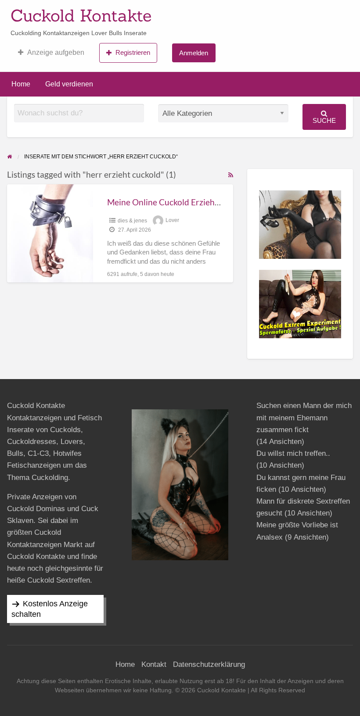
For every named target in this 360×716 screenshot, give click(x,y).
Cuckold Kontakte (81, 15)
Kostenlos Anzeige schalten (49, 609)
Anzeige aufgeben (55, 52)
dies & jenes (132, 221)
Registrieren (132, 52)
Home (20, 84)
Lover (172, 221)
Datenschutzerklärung (209, 664)
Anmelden (193, 53)
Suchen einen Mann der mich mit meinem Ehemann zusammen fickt (304, 417)
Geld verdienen (69, 84)
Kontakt (153, 664)
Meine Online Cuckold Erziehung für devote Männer (203, 202)
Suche (324, 120)
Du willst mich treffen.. (293, 453)
